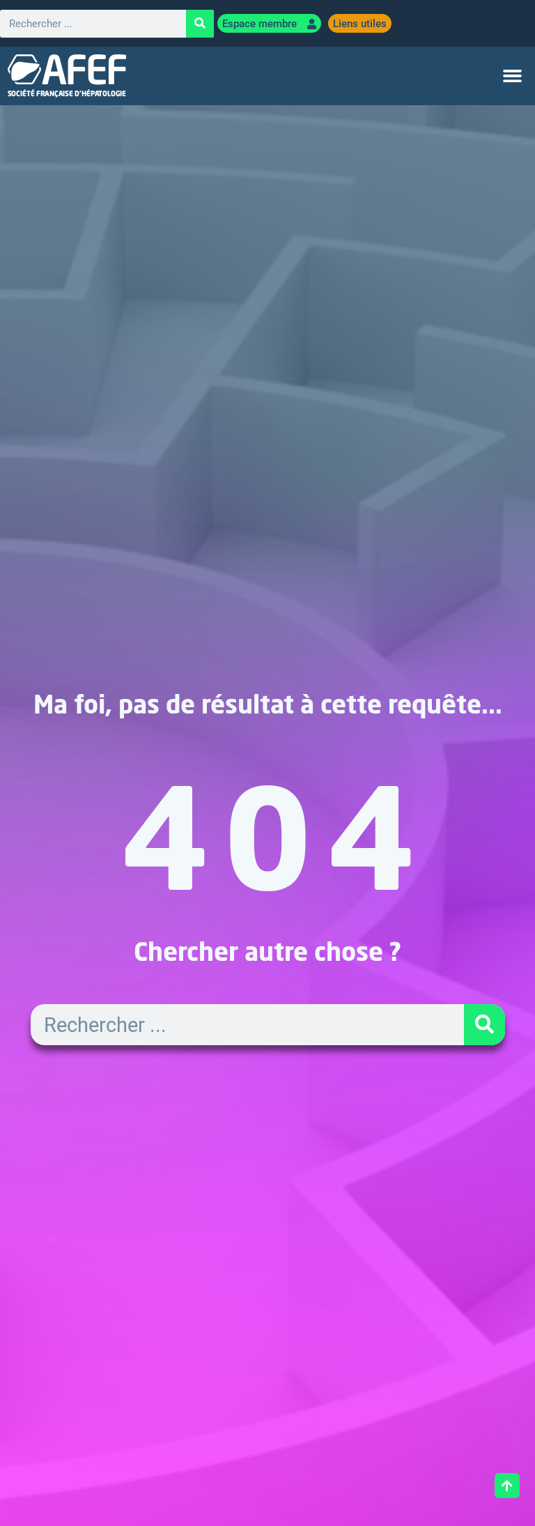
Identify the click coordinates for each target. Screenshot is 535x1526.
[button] (512, 76)
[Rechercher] (200, 24)
